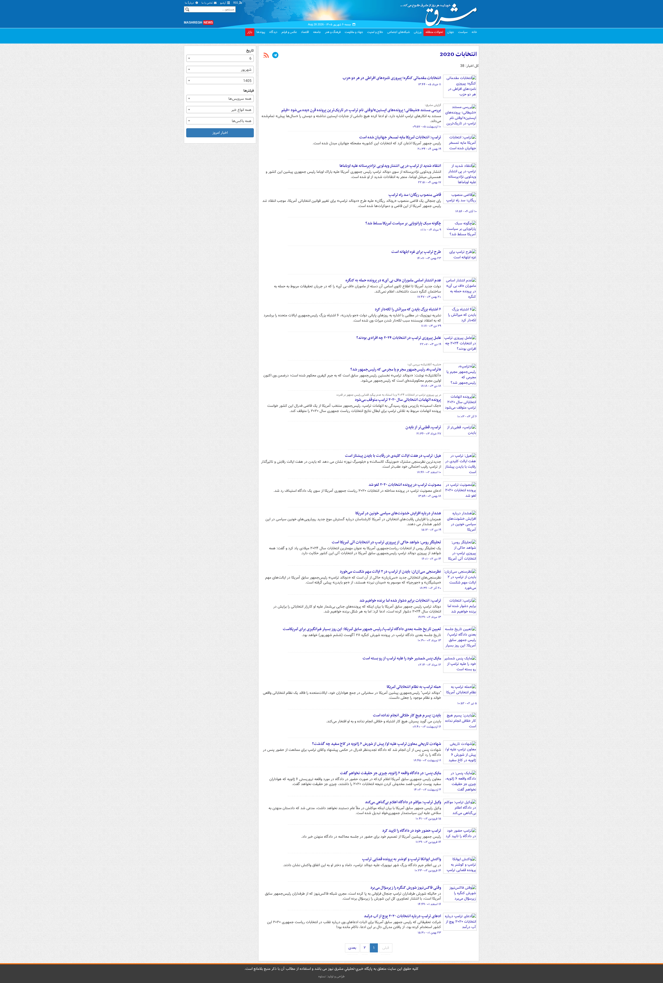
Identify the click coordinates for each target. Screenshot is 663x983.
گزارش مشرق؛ (433, 105)
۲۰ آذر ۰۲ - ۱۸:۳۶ (430, 588)
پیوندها (260, 32)
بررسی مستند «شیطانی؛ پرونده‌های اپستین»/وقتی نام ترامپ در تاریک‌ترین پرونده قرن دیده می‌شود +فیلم (361, 110)
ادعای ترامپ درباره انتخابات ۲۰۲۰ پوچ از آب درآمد (402, 916)
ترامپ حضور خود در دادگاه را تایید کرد (411, 830)
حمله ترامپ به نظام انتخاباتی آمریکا (414, 686)
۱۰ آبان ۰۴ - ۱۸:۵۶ (466, 211)
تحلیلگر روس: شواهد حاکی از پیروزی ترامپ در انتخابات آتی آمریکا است (386, 542)
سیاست (462, 32)
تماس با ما (207, 3)
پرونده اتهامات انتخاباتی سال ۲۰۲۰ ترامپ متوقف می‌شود (398, 399)
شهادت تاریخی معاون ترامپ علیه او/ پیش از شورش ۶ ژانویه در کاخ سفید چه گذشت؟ (376, 743)
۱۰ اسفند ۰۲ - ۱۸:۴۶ (429, 472)
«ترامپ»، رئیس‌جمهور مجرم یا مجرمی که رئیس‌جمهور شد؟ (395, 369)
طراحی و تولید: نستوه (331, 976)
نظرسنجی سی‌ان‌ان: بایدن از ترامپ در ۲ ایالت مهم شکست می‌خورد (390, 571)
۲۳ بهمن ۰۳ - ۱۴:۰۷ (429, 258)
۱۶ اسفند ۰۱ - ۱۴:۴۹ (429, 904)
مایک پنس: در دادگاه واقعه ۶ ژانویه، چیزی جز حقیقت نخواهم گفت (390, 773)
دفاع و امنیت (375, 32)
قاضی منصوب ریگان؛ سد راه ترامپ (414, 194)
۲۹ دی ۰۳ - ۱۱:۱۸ (431, 326)
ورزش (417, 32)
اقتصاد (305, 32)
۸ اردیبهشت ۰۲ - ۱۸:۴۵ (427, 760)
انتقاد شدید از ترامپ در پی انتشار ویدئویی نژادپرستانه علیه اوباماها (390, 165)
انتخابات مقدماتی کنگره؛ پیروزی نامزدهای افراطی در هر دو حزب (392, 78)
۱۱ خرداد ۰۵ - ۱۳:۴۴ (429, 84)
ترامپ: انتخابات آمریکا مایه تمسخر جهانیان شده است (400, 137)
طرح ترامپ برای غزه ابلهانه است (416, 251)
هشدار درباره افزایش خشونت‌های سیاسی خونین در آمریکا (398, 513)
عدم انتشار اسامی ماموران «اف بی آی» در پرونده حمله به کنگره (393, 280)
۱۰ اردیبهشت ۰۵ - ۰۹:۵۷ (427, 126)
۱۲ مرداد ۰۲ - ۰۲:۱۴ (429, 665)
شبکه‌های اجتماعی (398, 32)
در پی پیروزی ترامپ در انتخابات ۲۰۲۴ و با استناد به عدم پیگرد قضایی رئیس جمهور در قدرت (388, 394)
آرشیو (223, 3)
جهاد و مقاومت (354, 32)
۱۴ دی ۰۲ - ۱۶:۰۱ (431, 559)
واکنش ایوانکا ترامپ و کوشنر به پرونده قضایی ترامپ (401, 859)
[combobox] (220, 58)
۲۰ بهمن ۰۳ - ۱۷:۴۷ (429, 297)
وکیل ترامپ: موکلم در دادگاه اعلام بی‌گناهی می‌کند (403, 802)
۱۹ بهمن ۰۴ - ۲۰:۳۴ (429, 149)
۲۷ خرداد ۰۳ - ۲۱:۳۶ (428, 433)
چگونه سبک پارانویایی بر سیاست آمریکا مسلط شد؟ (403, 223)
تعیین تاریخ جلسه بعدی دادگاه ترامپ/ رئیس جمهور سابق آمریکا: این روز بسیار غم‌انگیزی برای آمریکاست (362, 629)
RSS (236, 3)
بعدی (352, 948)
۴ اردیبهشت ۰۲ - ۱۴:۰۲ (427, 789)
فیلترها (248, 91)
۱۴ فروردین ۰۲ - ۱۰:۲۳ (428, 870)
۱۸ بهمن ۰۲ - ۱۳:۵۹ (429, 496)
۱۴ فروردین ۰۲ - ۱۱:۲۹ (428, 842)
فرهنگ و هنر (333, 32)
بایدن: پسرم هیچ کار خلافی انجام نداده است (407, 715)
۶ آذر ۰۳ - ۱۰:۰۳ (467, 416)
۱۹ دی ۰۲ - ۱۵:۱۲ (431, 530)
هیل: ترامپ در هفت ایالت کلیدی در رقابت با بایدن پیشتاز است (393, 455)
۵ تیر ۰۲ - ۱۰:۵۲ (467, 703)
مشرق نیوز (440, 13)
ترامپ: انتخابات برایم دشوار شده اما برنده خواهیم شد (400, 600)
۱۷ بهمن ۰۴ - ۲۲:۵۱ (429, 182)
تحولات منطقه (434, 32)
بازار (249, 32)
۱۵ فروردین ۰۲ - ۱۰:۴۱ (428, 818)
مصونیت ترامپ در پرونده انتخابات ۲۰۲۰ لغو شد (405, 484)
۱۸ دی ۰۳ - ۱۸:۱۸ (431, 386)
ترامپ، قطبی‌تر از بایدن (423, 427)
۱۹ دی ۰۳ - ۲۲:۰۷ (430, 344)
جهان (450, 32)
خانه (474, 32)
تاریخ (250, 50)
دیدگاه (273, 32)
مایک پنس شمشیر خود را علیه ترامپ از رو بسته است (402, 658)
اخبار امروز (220, 133)
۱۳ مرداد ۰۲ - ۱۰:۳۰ (429, 640)
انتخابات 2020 (458, 54)
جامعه (317, 32)
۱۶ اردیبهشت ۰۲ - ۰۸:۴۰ (427, 726)
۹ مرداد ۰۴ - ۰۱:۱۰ (430, 229)
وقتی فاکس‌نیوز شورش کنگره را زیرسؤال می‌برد (405, 887)
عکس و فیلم (289, 32)
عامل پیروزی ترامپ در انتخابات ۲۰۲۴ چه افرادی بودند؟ (398, 337)
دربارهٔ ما (190, 3)
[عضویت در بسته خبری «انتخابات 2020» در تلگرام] (275, 55)
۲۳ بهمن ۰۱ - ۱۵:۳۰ (429, 932)
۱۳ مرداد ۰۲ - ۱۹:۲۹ (429, 617)
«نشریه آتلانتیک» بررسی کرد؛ (424, 364)
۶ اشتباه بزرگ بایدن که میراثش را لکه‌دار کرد (408, 309)
